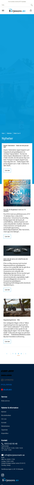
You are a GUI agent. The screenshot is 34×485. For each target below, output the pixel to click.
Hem (3, 133)
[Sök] (31, 5)
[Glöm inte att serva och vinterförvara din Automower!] (17, 250)
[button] (30, 10)
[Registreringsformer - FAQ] (17, 308)
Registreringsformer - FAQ (11, 320)
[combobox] (15, 5)
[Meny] (3, 10)
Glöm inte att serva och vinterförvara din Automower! (15, 259)
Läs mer (7, 170)
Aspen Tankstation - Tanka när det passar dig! (16, 146)
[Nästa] (26, 353)
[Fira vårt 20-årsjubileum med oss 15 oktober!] (17, 192)
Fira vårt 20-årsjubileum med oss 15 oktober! (14, 210)
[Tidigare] (7, 353)
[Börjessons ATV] (16, 10)
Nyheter (9, 133)
